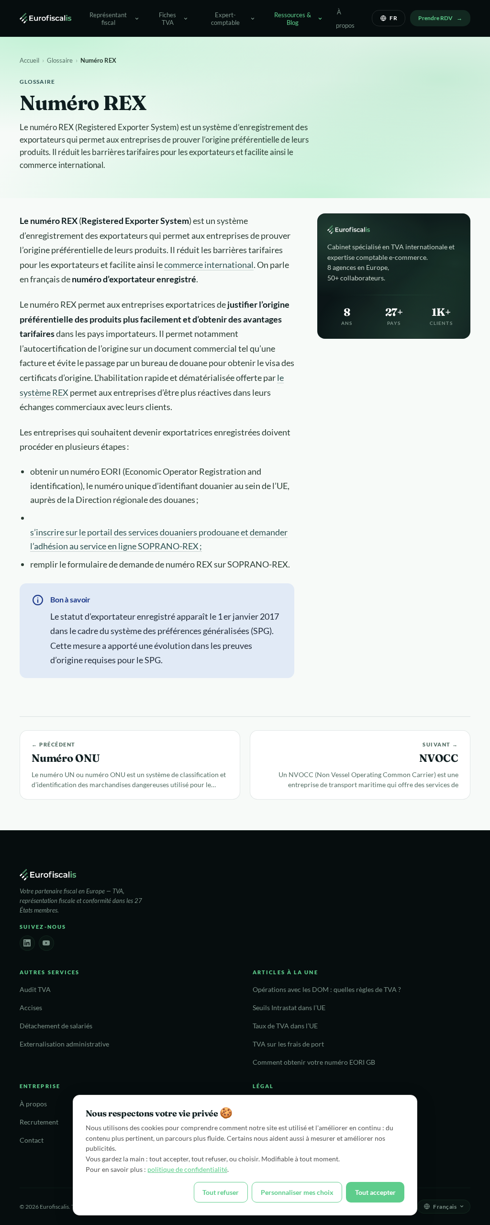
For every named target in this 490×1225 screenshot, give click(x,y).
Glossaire (60, 60)
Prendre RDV (435, 18)
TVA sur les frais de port (288, 1044)
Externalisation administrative (64, 1044)
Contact (32, 1140)
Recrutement (39, 1122)
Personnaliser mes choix (297, 1192)
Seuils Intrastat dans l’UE (289, 1008)
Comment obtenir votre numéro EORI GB (314, 1062)
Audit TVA (35, 989)
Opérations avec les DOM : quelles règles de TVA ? (327, 989)
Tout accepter (375, 1192)
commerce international (209, 264)
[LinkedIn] (27, 943)
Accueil (29, 60)
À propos (345, 18)
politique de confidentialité (187, 1169)
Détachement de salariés (56, 1026)
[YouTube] (46, 943)
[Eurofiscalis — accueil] (45, 18)
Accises (31, 1008)
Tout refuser (220, 1192)
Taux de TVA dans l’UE (285, 1026)
